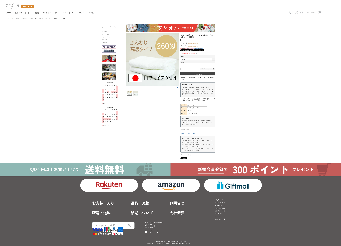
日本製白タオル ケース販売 (26, 18)
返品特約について (185, 129)
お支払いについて (220, 203)
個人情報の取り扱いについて (223, 211)
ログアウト (218, 216)
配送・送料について (221, 205)
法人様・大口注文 (27, 6)
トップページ (9, 18)
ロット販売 (16, 18)
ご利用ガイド (219, 200)
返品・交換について (221, 208)
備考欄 (182, 62)
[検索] (114, 26)
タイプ (183, 56)
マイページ (218, 213)
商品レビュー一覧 (220, 219)
